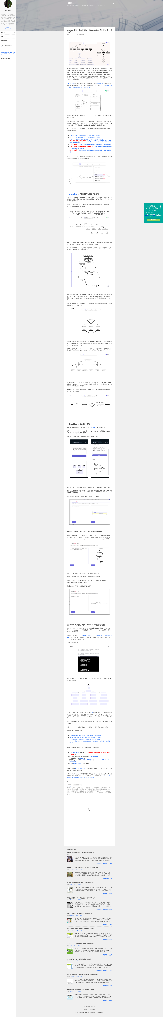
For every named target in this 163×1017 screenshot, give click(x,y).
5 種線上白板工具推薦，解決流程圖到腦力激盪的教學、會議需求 (85, 737)
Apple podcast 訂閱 (99, 760)
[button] (111, 30)
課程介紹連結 (94, 756)
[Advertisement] (89, 17)
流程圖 (91, 712)
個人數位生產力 (75, 752)
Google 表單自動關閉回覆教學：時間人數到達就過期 (80, 928)
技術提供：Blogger (90, 1006)
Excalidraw (71, 83)
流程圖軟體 (76, 784)
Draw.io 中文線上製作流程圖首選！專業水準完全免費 (80, 989)
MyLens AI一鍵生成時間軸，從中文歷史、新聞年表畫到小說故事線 (86, 139)
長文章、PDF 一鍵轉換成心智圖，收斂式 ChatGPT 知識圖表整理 (95, 144)
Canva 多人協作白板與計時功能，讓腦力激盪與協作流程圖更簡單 (86, 735)
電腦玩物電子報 (77, 763)
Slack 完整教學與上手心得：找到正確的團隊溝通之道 (80, 852)
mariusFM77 (92, 1009)
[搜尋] (114, 3)
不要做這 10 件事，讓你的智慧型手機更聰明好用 (79, 913)
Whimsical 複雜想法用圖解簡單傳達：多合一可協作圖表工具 (84, 135)
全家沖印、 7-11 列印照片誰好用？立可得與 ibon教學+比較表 (82, 867)
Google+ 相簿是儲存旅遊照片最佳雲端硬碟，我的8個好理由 (82, 974)
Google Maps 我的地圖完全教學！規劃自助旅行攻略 (80, 882)
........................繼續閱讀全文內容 (103, 863)
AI (81, 784)
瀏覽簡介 (7, 27)
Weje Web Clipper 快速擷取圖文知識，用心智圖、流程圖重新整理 (86, 739)
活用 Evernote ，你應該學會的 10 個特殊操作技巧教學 (81, 943)
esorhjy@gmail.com (80, 768)
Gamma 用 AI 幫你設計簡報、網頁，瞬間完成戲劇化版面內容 (84, 137)
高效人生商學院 (87, 760)
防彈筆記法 (100, 83)
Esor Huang (8, 10)
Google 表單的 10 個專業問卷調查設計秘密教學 (79, 959)
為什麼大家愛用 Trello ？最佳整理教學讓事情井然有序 (81, 898)
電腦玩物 (70, 3)
